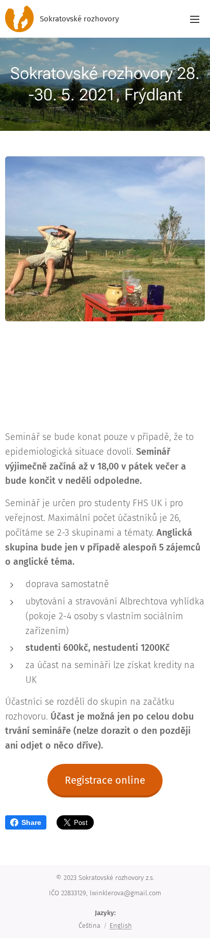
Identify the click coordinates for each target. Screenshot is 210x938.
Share (31, 822)
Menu (195, 19)
